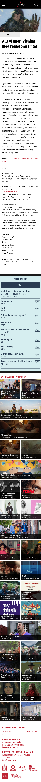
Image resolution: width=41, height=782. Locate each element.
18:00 (3, 342)
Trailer (10, 34)
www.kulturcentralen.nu (10, 192)
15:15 (3, 303)
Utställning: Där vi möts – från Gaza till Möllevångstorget (15, 292)
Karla (3, 308)
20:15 (3, 366)
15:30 (3, 310)
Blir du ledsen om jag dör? (13, 315)
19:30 (3, 349)
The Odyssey (7, 346)
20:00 (3, 356)
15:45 (3, 318)
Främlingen (6, 301)
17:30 (3, 325)
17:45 (3, 335)
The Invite (6, 322)
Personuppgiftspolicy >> (9, 735)
